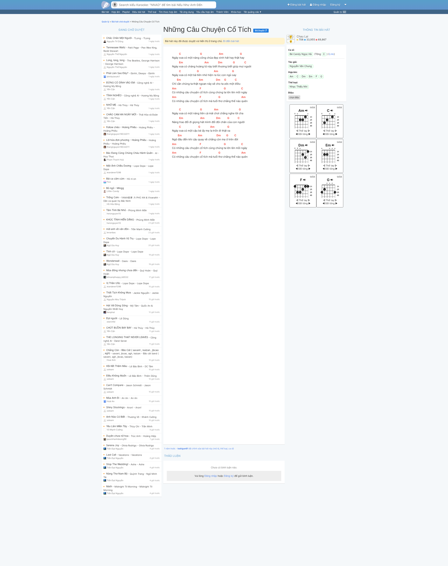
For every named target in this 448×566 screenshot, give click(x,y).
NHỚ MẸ (111, 104)
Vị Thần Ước (113, 283)
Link (331, 53)
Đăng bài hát (298, 4)
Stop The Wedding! (117, 464)
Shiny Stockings (115, 407)
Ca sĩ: (291, 49)
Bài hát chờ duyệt (121, 21)
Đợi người (112, 318)
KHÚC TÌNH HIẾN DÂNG (120, 219)
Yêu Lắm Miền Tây (117, 426)
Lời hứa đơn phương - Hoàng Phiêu (126, 139)
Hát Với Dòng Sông (117, 305)
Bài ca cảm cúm (115, 178)
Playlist (126, 11)
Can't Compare (115, 385)
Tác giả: (292, 62)
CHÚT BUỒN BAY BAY (119, 327)
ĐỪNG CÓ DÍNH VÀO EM (120, 82)
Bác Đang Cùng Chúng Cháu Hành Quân (129, 152)
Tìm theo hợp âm (168, 11)
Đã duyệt (260, 30)
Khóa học (236, 11)
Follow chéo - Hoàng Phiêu (121, 127)
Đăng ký (335, 4)
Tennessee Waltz (116, 47)
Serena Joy (113, 445)
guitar (312, 107)
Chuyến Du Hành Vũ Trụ (120, 238)
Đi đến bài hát (231, 41)
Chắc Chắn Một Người (119, 37)
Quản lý (340, 11)
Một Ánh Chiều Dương (119, 165)
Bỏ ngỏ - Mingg (115, 188)
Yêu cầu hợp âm (205, 11)
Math (109, 486)
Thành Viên (222, 11)
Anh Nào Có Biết (116, 416)
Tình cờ (110, 251)
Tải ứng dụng (187, 11)
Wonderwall (113, 260)
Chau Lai (302, 36)
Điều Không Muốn (116, 375)
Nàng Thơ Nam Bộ (117, 473)
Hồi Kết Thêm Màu (117, 365)
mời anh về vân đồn (117, 228)
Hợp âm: (293, 72)
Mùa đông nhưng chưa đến (122, 270)
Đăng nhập (319, 4)
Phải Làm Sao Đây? (117, 73)
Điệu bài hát (139, 11)
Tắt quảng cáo (252, 11)
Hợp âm (116, 11)
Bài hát (106, 11)
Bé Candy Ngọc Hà (301, 53)
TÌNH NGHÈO (114, 95)
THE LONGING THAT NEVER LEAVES (127, 337)
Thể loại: (293, 82)
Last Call (111, 454)
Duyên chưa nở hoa (117, 435)
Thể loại (152, 11)
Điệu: (291, 92)
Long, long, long (115, 60)
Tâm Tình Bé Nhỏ (116, 210)
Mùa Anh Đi (113, 397)
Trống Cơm (113, 197)
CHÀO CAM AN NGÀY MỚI (121, 114)
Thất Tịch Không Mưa (119, 292)
